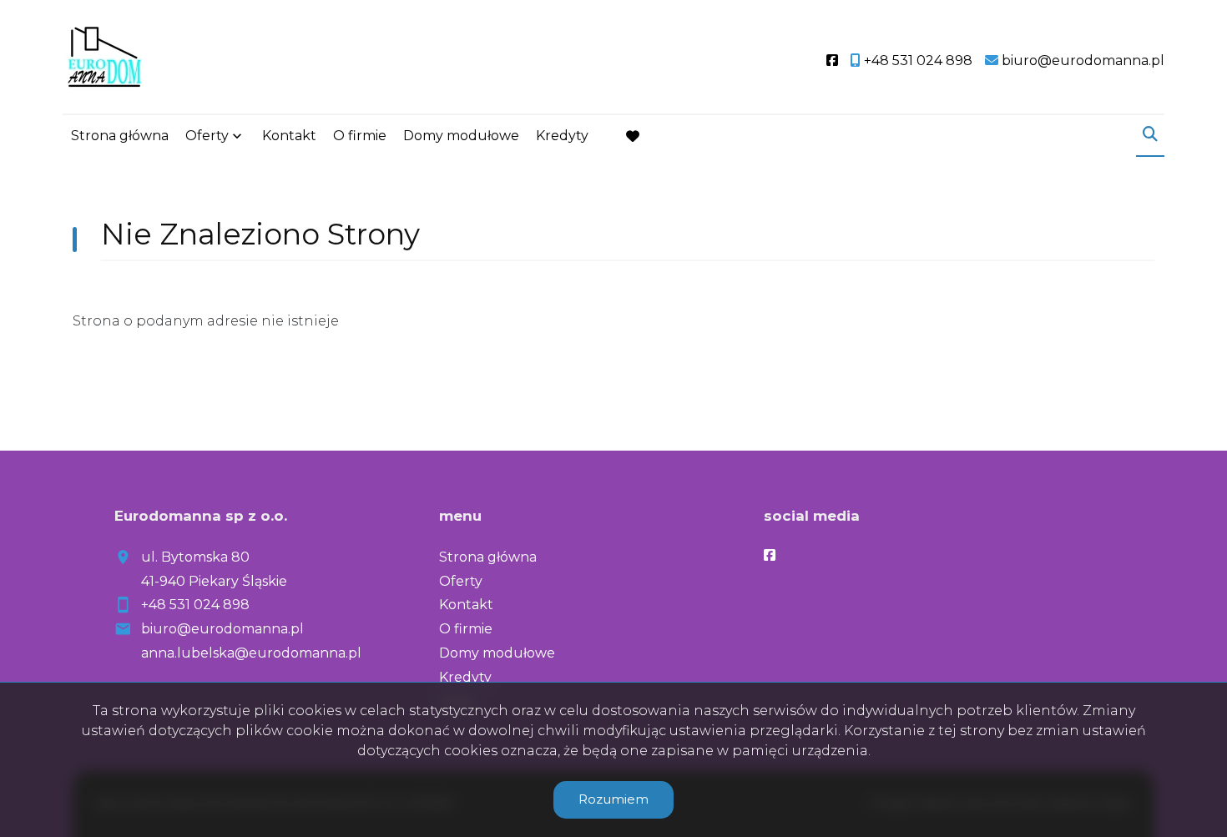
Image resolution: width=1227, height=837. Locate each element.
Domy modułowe (461, 136)
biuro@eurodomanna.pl (222, 629)
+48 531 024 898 (195, 605)
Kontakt (289, 136)
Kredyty (562, 136)
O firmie (359, 136)
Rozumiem (613, 799)
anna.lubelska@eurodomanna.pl (251, 653)
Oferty (207, 136)
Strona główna (120, 136)
